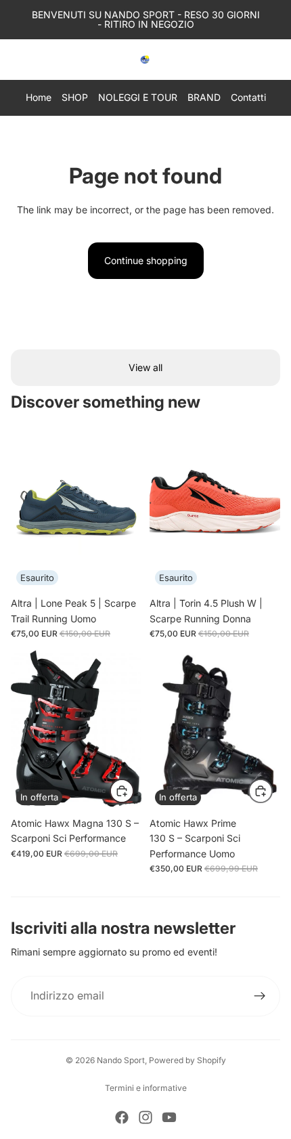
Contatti (248, 97)
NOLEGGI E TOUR (137, 97)
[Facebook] (122, 1117)
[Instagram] (145, 1117)
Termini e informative (146, 1088)
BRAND (204, 97)
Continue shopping (145, 260)
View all (145, 367)
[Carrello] (275, 59)
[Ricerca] (45, 59)
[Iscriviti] (260, 996)
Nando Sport (121, 1060)
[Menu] (15, 59)
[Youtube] (169, 1117)
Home (38, 97)
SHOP (75, 97)
